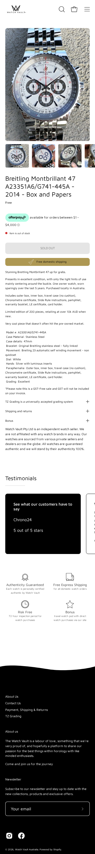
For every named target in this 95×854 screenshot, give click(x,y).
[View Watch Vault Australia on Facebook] (21, 836)
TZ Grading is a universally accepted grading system (39, 401)
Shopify (57, 849)
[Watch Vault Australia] (15, 9)
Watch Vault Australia (26, 849)
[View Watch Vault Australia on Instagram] (9, 836)
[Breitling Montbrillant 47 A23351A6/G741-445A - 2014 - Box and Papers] (17, 156)
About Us (11, 696)
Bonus (9, 420)
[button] (61, 9)
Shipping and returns (18, 411)
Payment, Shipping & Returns (26, 710)
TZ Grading (13, 716)
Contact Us (13, 703)
